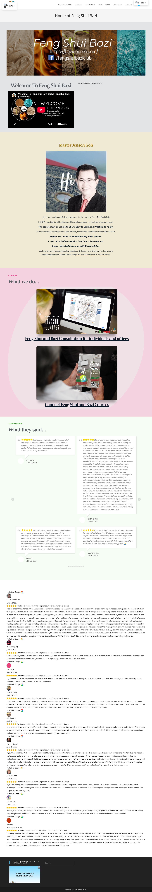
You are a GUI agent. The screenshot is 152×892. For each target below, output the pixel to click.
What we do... (23, 281)
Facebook (58, 251)
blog (49, 251)
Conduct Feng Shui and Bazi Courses (77, 404)
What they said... (27, 429)
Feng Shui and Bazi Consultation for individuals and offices (77, 338)
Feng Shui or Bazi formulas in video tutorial (91, 254)
